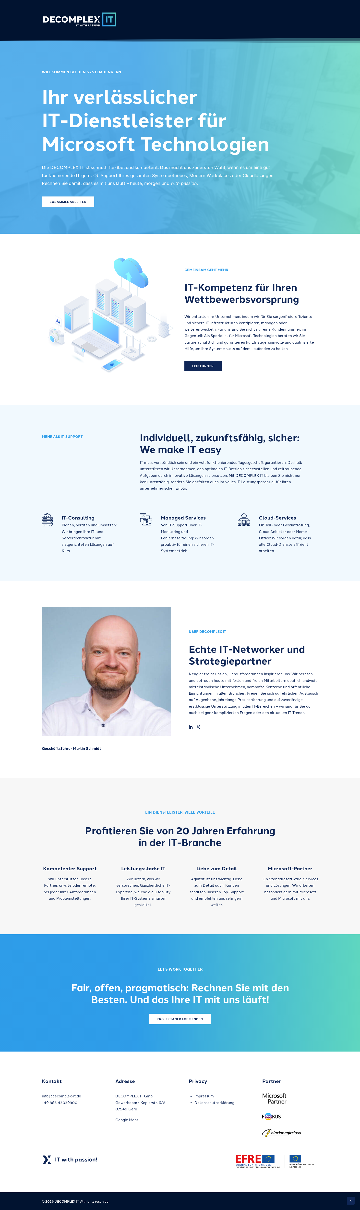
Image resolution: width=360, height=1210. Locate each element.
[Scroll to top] (351, 1200)
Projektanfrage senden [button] (180, 1019)
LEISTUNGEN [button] (203, 366)
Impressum (204, 1095)
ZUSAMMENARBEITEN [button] (68, 202)
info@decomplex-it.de (61, 1095)
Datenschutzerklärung (214, 1102)
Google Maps (126, 1119)
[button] (190, 727)
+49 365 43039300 (59, 1102)
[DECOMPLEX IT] (79, 19)
